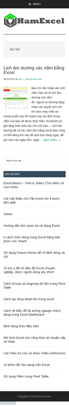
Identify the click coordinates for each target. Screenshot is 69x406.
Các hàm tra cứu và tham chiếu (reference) (34, 353)
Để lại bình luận (34, 79)
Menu (37, 4)
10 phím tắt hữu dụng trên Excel (27, 365)
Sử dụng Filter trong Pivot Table (26, 376)
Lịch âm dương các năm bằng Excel (34, 70)
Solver (8, 214)
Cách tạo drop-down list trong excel (29, 299)
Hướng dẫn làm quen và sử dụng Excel (32, 225)
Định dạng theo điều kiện (21, 326)
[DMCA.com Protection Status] (8, 403)
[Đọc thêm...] (52, 140)
